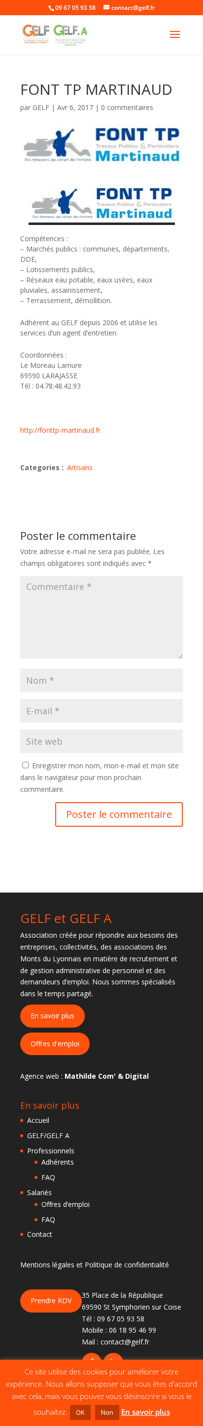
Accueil (38, 1120)
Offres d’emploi (65, 1204)
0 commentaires (127, 107)
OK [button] (80, 1412)
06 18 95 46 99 (132, 1330)
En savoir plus (52, 1015)
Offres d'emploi (55, 1043)
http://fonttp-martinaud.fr (60, 430)
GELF (41, 107)
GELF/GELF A (48, 1135)
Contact (39, 1234)
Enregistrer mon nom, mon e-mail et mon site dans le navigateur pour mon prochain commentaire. (99, 777)
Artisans (80, 467)
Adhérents (57, 1162)
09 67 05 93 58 (120, 1318)
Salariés (39, 1192)
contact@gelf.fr (125, 1341)
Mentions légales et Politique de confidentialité (94, 1264)
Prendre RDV (51, 1300)
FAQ (48, 1177)
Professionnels (50, 1150)
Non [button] (107, 1412)
